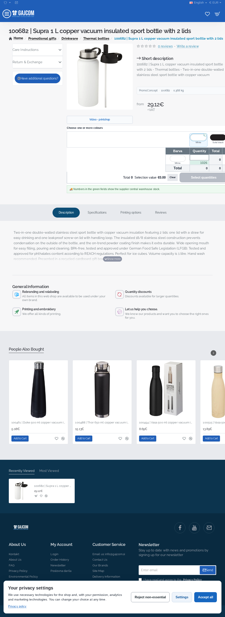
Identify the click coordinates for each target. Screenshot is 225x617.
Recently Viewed (21, 471)
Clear (173, 177)
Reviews (161, 212)
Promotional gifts (42, 39)
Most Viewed (49, 471)
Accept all (205, 597)
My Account (61, 544)
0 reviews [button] (165, 46)
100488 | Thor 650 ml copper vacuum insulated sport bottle (102, 422)
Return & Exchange (27, 62)
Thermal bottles (96, 39)
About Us (17, 544)
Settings (182, 597)
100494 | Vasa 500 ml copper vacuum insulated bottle (166, 422)
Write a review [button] (188, 46)
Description (66, 212)
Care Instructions (25, 50)
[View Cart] (217, 14)
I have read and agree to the (172, 579)
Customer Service (109, 544)
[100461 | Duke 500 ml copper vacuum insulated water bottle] (38, 389)
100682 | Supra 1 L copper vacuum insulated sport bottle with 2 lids (53, 486)
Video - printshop (99, 119)
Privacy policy (17, 606)
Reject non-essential (150, 597)
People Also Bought (26, 349)
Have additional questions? (39, 78)
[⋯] (7, 2)
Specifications (97, 212)
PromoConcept (148, 90)
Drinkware (70, 39)
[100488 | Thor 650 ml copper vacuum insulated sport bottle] (102, 389)
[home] (16, 38)
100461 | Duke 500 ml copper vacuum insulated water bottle (38, 422)
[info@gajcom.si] (17, 2)
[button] (112, 259)
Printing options (130, 212)
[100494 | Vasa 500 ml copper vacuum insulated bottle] (166, 389)
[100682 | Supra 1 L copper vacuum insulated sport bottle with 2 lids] (21, 491)
